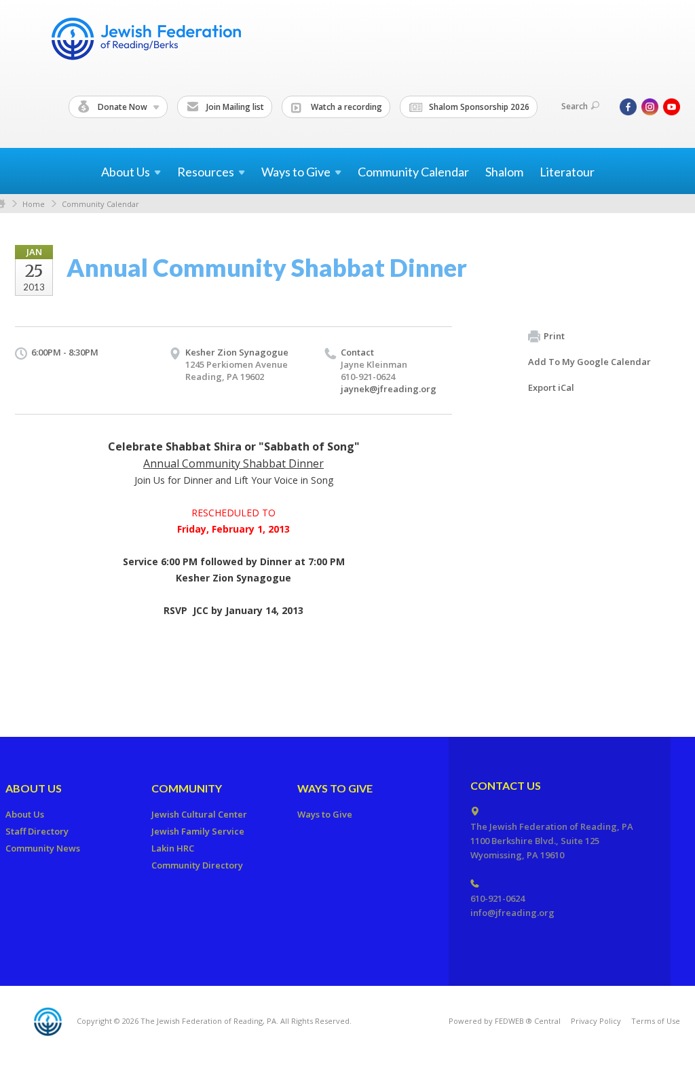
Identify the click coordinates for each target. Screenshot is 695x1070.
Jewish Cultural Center (199, 814)
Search (574, 106)
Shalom (504, 171)
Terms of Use (655, 1021)
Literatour (567, 171)
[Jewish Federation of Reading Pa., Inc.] (145, 41)
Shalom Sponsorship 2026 (478, 107)
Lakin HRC (172, 848)
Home (33, 204)
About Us (33, 788)
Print (554, 336)
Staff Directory (37, 831)
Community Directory (197, 865)
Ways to (296, 171)
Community (186, 788)
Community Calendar (413, 171)
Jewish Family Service (197, 831)
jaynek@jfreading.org (388, 389)
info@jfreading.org (512, 912)
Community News (42, 848)
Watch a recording (345, 107)
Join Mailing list (234, 107)
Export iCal (551, 387)
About (125, 171)
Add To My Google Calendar (589, 362)
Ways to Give (335, 788)
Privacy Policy (596, 1021)
